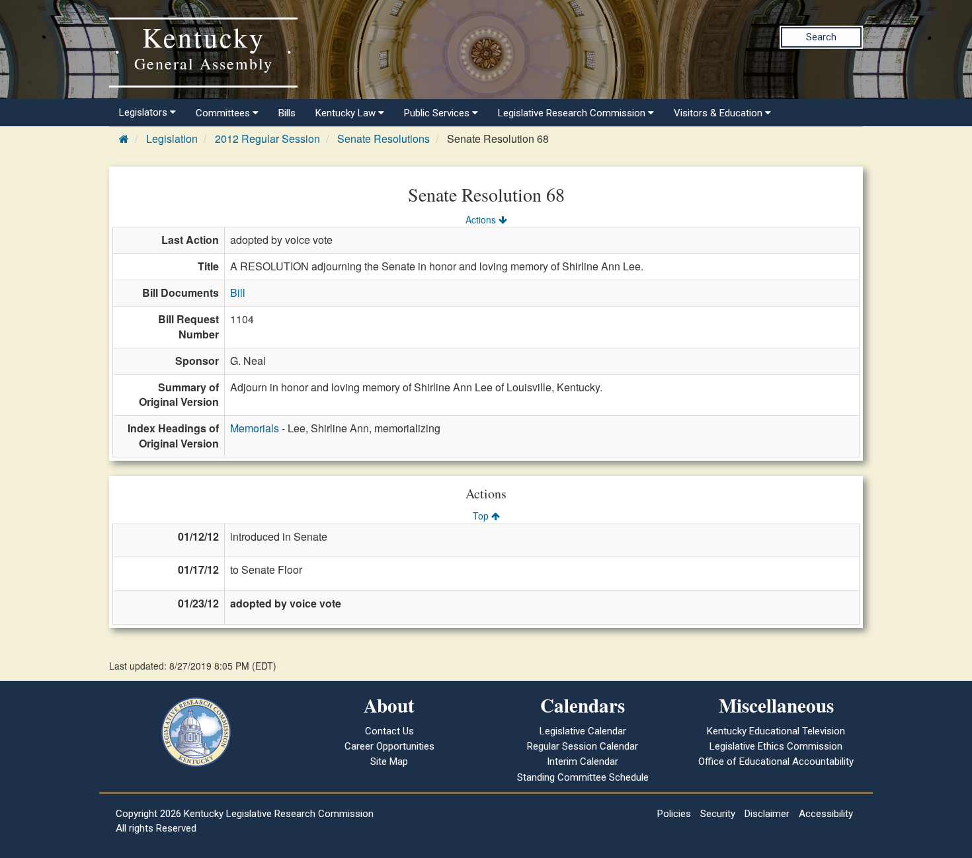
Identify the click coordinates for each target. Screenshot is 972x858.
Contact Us (389, 731)
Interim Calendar (582, 761)
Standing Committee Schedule (583, 777)
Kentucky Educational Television (776, 731)
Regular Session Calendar (582, 746)
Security (717, 814)
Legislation (172, 138)
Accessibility (826, 814)
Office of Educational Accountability (776, 761)
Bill (237, 292)
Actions (482, 219)
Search (821, 37)
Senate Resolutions (383, 138)
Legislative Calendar (583, 731)
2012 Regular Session (267, 138)
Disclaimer (767, 814)
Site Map (389, 761)
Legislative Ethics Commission (775, 746)
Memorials (254, 428)
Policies (674, 814)
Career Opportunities (389, 746)
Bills (287, 113)
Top (482, 515)
